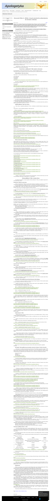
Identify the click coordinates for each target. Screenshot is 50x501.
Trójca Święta (12, 10)
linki (36, 497)
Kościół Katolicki (5, 10)
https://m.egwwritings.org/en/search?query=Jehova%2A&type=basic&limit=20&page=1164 (27, 166)
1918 (10, 32)
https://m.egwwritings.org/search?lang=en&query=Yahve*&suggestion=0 (24, 137)
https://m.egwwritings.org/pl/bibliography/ (20, 356)
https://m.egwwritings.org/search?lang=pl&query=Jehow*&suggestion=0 (24, 337)
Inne (40, 10)
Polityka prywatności (16, 497)
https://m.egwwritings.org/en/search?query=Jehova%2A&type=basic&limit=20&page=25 (27, 293)
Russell (7, 33)
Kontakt (33, 497)
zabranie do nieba (8, 37)
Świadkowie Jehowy (28, 10)
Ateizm (22, 10)
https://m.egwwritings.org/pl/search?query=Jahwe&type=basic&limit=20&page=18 (26, 304)
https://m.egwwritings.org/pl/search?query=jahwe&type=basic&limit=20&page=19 (26, 271)
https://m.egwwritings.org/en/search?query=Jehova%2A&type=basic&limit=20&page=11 (27, 275)
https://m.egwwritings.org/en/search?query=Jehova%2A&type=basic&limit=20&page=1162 (27, 155)
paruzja (9, 36)
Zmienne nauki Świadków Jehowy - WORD (8, 18)
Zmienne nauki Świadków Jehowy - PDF (8, 20)
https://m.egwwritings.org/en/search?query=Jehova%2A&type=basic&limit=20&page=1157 (27, 171)
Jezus (3, 33)
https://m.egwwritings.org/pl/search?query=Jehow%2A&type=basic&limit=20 (25, 402)
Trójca (6, 35)
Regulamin (28, 497)
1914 (7, 32)
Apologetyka (14, 6)
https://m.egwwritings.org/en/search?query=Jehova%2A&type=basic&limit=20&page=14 (27, 226)
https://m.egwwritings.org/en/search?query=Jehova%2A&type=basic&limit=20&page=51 (27, 404)
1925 (12, 32)
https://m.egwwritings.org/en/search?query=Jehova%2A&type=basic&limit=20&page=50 (27, 386)
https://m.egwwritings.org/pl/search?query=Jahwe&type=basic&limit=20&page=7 (27, 287)
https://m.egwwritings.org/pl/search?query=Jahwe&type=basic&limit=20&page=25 (26, 239)
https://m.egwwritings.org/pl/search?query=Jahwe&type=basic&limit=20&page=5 (25, 191)
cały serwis (4, 26)
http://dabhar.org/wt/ (17, 484)
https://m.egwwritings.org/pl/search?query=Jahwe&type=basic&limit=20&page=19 (26, 379)
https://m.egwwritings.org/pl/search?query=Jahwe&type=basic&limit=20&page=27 (26, 325)
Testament (3, 35)
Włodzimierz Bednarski (7, 13)
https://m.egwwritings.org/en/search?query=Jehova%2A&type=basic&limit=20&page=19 (27, 292)
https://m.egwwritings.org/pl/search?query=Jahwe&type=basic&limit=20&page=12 (26, 288)
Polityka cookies (23, 497)
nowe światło (6, 36)
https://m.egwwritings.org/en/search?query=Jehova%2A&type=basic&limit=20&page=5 (26, 243)
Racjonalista (18, 10)
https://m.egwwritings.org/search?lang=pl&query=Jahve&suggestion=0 (24, 381)
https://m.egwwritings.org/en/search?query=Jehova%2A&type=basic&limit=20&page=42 (27, 385)
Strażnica (8, 34)
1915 (9, 32)
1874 (3, 32)
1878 (5, 32)
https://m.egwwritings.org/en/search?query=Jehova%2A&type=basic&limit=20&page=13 (27, 225)
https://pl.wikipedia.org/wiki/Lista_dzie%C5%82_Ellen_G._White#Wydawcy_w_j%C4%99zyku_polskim (29, 449)
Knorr (5, 33)
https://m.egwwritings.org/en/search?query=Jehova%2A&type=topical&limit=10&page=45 (27, 131)
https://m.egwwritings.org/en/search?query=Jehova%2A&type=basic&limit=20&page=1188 (27, 159)
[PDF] (46, 22)
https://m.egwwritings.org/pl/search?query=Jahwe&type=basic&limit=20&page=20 (26, 380)
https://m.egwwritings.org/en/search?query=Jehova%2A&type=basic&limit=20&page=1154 (27, 169)
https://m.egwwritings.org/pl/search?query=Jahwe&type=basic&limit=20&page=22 (26, 221)
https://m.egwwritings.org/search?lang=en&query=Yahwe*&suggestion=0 (24, 138)
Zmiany (8, 35)
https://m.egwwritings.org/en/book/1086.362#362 (21, 157)
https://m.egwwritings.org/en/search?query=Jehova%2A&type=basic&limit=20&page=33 (27, 307)
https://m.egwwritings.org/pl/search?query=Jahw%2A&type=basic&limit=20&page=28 (26, 85)
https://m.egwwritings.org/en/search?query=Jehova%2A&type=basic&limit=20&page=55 (27, 410)
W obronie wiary (35, 10)
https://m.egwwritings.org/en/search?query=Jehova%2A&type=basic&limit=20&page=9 (26, 343)
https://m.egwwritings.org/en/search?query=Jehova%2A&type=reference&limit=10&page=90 (27, 133)
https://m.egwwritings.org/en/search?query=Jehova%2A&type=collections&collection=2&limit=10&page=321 (30, 123)
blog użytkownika (8, 26)
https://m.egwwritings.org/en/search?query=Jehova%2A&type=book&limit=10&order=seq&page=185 (28, 111)
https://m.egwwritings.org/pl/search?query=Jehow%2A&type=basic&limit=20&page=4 (26, 79)
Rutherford (4, 34)
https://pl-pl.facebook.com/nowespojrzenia (20, 454)
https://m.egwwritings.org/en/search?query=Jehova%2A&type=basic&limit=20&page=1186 (27, 164)
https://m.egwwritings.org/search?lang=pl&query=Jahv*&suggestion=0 (24, 86)
